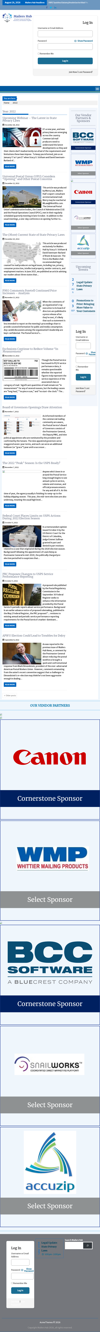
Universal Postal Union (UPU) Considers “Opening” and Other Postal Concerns (28, 178)
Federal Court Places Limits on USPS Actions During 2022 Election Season (31, 517)
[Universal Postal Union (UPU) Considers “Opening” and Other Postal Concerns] (21, 187)
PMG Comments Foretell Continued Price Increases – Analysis (29, 292)
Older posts (11, 695)
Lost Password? (86, 72)
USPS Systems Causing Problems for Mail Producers (71, 2)
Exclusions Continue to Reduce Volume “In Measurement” (30, 350)
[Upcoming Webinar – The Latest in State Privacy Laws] (21, 129)
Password (42, 41)
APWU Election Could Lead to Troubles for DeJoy (33, 635)
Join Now (73, 72)
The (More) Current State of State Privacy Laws (33, 234)
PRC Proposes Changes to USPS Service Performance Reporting (27, 575)
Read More (10, 166)
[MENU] (97, 89)
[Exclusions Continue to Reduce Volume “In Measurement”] (21, 360)
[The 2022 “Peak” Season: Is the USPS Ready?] (21, 471)
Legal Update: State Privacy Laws (85, 286)
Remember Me (46, 53)
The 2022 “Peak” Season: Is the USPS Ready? (31, 463)
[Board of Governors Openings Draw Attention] (21, 416)
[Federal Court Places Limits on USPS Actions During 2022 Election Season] (21, 527)
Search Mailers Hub (74, 1240)
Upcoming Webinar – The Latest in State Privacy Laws (29, 119)
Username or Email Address (50, 28)
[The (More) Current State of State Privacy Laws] (21, 243)
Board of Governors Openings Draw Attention (32, 407)
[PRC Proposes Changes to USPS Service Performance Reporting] (21, 585)
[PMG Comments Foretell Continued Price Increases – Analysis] (21, 302)
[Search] (87, 1245)
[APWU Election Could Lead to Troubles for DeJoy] (21, 644)
